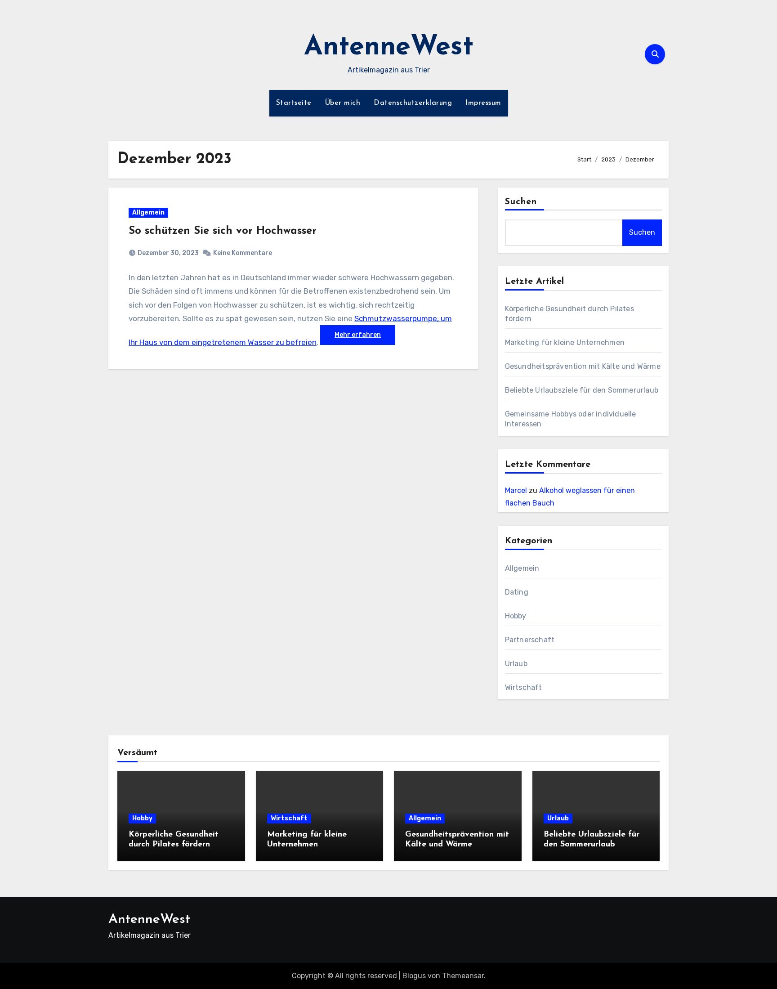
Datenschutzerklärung (413, 103)
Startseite (294, 103)
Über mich (343, 103)
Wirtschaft (523, 687)
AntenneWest (388, 47)
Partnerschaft (530, 639)
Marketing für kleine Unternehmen (565, 342)
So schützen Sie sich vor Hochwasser (223, 231)
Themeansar (463, 975)
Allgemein (148, 212)
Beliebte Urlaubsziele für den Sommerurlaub (581, 390)
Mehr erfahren (358, 335)
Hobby (516, 616)
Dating (516, 592)
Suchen (521, 201)
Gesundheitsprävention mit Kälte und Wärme (583, 366)
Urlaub (516, 663)
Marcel (516, 490)
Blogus (414, 975)
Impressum (483, 103)
